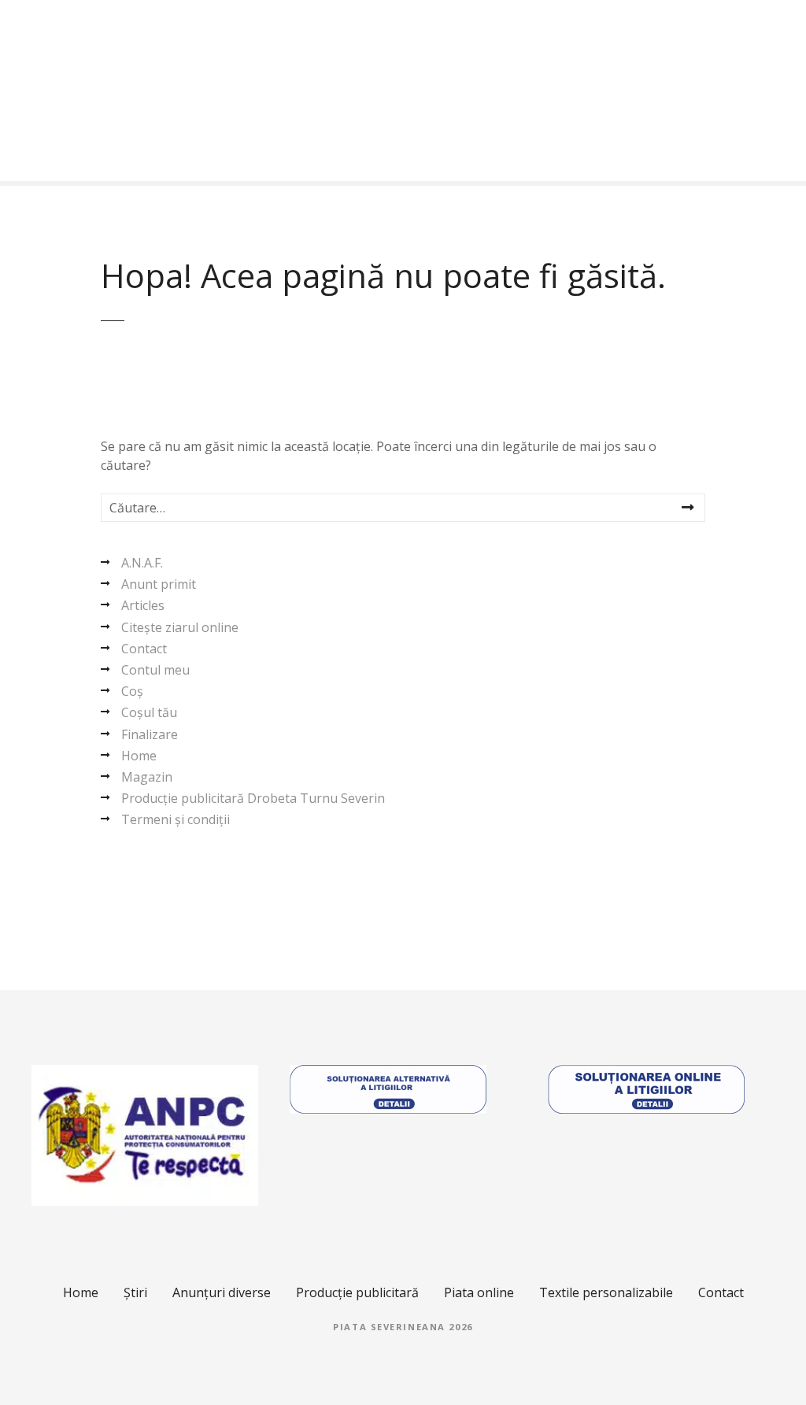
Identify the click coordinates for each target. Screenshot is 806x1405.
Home (139, 755)
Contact (144, 648)
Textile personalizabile (606, 1292)
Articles (143, 605)
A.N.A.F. (142, 562)
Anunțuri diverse (221, 1292)
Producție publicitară (357, 1292)
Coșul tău (149, 712)
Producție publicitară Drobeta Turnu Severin (253, 798)
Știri (135, 1292)
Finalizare (149, 734)
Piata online (479, 1292)
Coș (132, 691)
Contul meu (155, 669)
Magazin (146, 777)
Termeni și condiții (175, 819)
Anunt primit (158, 584)
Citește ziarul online (179, 627)
